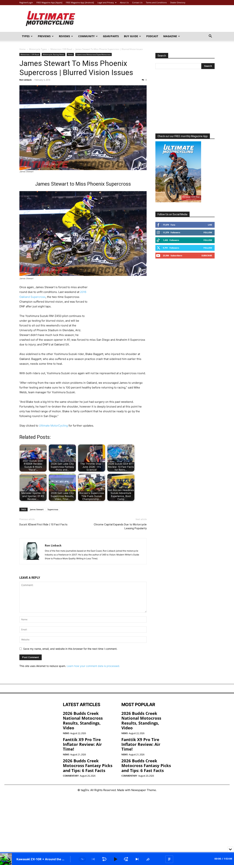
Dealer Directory (177, 2)
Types (26, 36)
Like (210, 224)
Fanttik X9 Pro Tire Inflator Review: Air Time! (82, 744)
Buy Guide (131, 36)
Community (86, 36)
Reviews (64, 36)
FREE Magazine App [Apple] (49, 2)
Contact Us (137, 2)
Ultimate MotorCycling (53, 425)
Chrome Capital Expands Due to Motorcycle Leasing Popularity (120, 526)
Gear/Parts (111, 36)
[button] (210, 36)
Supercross (53, 509)
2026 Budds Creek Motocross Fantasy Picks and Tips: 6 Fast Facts (87, 765)
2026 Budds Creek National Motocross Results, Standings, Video (83, 720)
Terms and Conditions (156, 2)
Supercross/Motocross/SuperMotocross (93, 54)
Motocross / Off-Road (61, 49)
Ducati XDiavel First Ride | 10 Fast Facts (43, 524)
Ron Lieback (25, 79)
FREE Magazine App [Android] (80, 2)
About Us (124, 2)
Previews (44, 36)
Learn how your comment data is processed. (93, 665)
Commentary (71, 775)
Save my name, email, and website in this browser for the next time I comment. (70, 648)
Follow (207, 232)
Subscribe (206, 255)
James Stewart (37, 509)
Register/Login (26, 2)
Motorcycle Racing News (53, 54)
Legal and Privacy (105, 2)
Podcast (152, 36)
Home (22, 49)
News (70, 54)
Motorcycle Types (38, 49)
